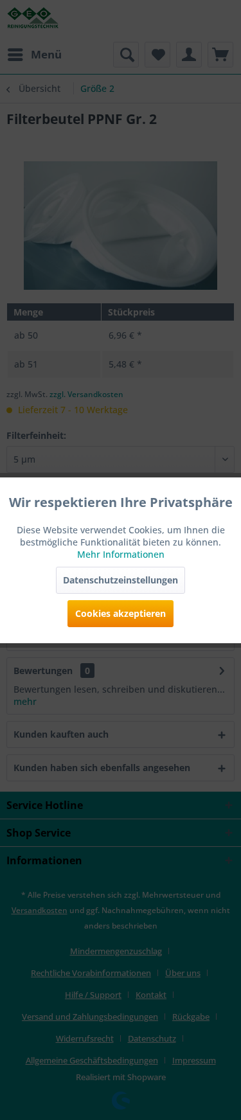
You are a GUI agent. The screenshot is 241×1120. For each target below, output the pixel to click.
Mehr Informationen (121, 554)
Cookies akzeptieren (120, 613)
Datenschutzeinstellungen (120, 580)
